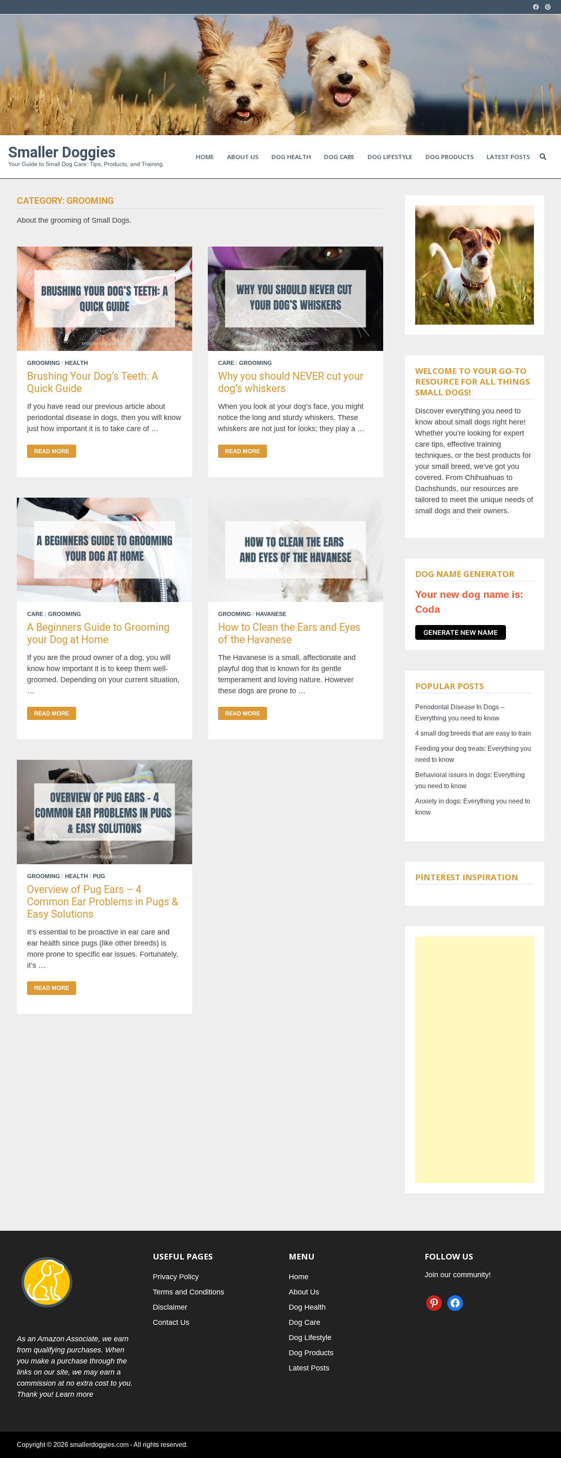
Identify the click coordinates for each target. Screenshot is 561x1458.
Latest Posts (508, 156)
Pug (99, 876)
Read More (51, 451)
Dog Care (339, 156)
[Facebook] (537, 6)
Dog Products (449, 156)
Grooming (43, 363)
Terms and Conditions (188, 1292)
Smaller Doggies (61, 152)
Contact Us (171, 1322)
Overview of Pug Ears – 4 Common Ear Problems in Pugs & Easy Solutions (102, 902)
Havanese (271, 614)
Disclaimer (170, 1307)
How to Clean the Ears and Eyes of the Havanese (289, 633)
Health (76, 363)
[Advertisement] (474, 1060)
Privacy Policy (176, 1277)
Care (226, 363)
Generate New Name (460, 632)
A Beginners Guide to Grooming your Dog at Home (98, 633)
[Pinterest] (548, 6)
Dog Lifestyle (390, 156)
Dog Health (291, 156)
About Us (242, 156)
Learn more (74, 1394)
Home (205, 156)
